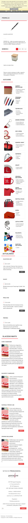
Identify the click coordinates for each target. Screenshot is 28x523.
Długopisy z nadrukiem (8, 373)
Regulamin (14, 499)
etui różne (18, 215)
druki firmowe (19, 235)
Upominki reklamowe (7, 436)
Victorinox (18, 156)
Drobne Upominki (20, 120)
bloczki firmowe (19, 236)
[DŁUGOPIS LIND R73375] (14, 26)
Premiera (5, 318)
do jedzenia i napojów (20, 89)
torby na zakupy (19, 90)
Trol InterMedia (9, 516)
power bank (18, 112)
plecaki (17, 147)
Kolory (5, 279)
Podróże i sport (19, 142)
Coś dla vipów (19, 221)
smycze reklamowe (20, 122)
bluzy (17, 193)
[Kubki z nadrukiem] (5, 350)
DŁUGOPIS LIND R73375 (8, 34)
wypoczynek (18, 226)
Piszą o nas (6, 297)
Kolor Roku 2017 (7, 259)
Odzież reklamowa (18, 188)
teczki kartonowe (19, 237)
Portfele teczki (19, 199)
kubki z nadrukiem (19, 179)
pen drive (18, 110)
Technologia (18, 108)
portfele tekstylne (19, 201)
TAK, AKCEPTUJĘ (14, 9)
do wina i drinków (19, 225)
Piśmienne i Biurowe (18, 98)
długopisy (18, 100)
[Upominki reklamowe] (5, 445)
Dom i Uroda (18, 131)
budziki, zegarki (19, 167)
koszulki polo (18, 192)
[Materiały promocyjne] (5, 413)
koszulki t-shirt (19, 191)
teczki (17, 213)
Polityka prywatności (15, 501)
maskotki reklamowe (20, 124)
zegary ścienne (19, 168)
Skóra (17, 210)
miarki (17, 157)
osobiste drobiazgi (20, 133)
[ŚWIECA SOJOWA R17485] (14, 57)
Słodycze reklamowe (18, 245)
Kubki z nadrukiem (7, 341)
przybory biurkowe (20, 223)
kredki (17, 103)
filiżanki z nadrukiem (20, 181)
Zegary (17, 165)
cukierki (17, 247)
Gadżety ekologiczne (18, 87)
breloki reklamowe (20, 123)
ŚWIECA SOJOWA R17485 (8, 65)
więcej (22, 271)
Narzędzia (18, 153)
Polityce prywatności (17, 7)
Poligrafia (18, 233)
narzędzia (18, 158)
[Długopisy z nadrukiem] (5, 382)
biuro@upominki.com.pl (14, 493)
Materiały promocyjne (8, 405)
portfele (17, 212)
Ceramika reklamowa (18, 177)
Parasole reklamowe (20, 144)
